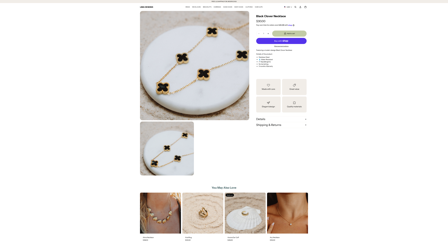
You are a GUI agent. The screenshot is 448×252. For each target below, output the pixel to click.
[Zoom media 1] (194, 65)
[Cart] (305, 7)
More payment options (281, 46)
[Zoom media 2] (167, 148)
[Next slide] (177, 213)
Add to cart (291, 33)
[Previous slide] (143, 213)
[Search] (295, 7)
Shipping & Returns (268, 125)
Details (260, 119)
